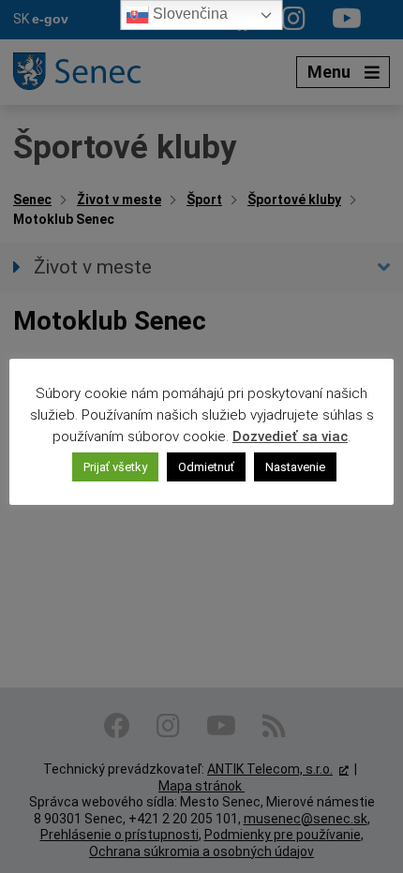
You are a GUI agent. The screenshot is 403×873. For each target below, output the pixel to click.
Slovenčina (188, 14)
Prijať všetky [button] (115, 467)
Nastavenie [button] (295, 467)
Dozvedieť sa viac (290, 436)
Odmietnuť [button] (206, 467)
